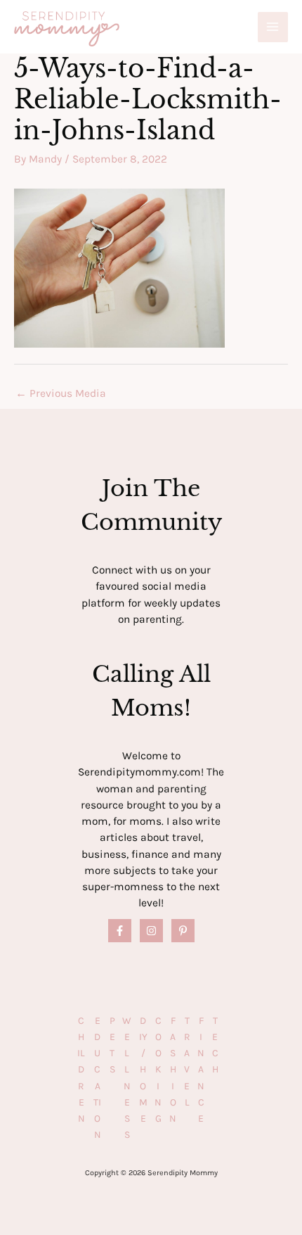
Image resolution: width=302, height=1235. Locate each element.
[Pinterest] (183, 930)
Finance (200, 1070)
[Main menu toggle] (273, 27)
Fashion (172, 1070)
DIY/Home (143, 1070)
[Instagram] (151, 930)
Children (81, 1070)
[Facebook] (119, 930)
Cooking (158, 1070)
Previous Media (60, 393)
